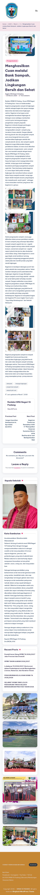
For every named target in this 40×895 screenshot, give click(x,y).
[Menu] (36, 10)
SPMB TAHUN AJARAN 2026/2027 (17, 661)
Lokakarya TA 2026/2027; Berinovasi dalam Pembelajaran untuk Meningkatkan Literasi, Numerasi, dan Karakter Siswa (19, 668)
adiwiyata (9, 383)
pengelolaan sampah (12, 387)
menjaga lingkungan (21, 383)
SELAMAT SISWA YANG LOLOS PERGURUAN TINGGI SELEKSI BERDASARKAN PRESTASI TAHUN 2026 (19, 684)
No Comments (25, 95)
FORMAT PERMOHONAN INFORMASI (14, 864)
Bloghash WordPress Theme (23, 891)
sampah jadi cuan (11, 390)
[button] (12, 409)
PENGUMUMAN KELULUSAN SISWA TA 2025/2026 (18, 676)
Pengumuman (12, 61)
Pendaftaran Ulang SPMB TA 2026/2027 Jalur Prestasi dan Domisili (19, 655)
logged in (17, 468)
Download (33, 864)
